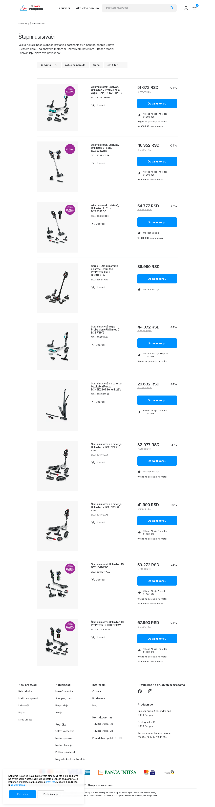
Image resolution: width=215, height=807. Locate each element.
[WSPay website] (169, 772)
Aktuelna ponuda (75, 65)
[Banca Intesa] (117, 772)
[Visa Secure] (152, 772)
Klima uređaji (25, 719)
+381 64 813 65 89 (102, 723)
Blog (94, 705)
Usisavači (23, 705)
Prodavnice (98, 698)
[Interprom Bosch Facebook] (140, 692)
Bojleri (21, 712)
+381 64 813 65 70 (102, 731)
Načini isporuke (64, 738)
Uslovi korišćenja (64, 731)
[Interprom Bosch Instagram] (150, 692)
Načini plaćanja (63, 745)
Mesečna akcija (64, 691)
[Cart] (194, 8)
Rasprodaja (61, 705)
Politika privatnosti (65, 752)
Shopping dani (63, 698)
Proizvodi (64, 8)
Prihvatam (22, 794)
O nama (96, 691)
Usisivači (22, 24)
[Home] (31, 8)
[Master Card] (146, 772)
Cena (96, 65)
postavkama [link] (17, 784)
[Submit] (171, 8)
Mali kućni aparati (28, 698)
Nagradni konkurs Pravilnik (70, 759)
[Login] (186, 8)
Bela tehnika (25, 691)
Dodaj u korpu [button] (157, 103)
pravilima (50, 781)
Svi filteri (113, 65)
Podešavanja (51, 794)
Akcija (58, 712)
